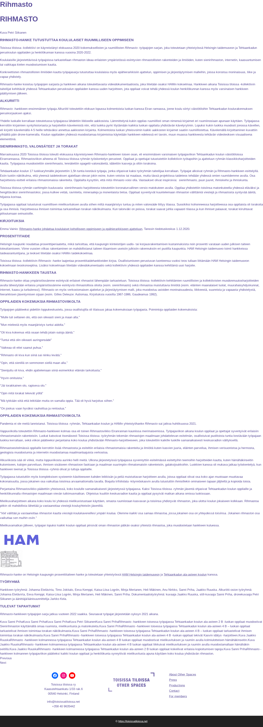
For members (178, 696)
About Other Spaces (182, 674)
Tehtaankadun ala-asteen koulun (185, 574)
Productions (177, 685)
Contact (174, 690)
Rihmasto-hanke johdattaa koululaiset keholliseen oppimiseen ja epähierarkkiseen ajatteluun (80, 229)
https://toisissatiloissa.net (132, 721)
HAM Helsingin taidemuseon (141, 574)
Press (173, 680)
